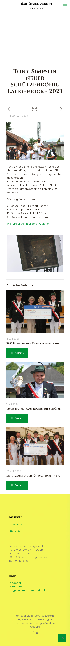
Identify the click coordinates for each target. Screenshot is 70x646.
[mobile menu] (64, 6)
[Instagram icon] (37, 632)
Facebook (15, 583)
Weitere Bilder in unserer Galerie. (28, 223)
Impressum (16, 530)
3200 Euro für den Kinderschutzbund (32, 343)
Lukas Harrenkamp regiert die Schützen (34, 409)
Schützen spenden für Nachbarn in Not (34, 475)
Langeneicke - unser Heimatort (28, 590)
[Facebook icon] (33, 632)
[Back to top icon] (62, 638)
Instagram (15, 586)
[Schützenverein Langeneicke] (36, 6)
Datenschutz (16, 524)
